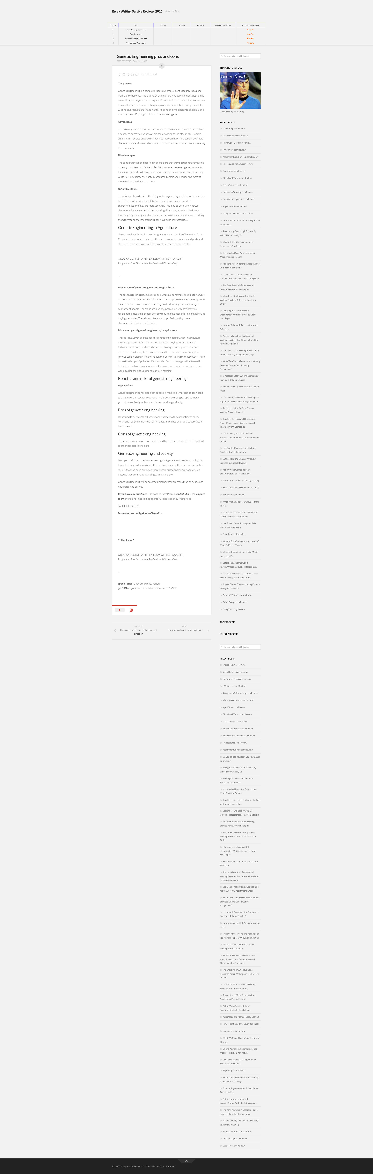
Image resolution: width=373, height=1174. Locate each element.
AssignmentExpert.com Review (238, 213)
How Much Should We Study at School (241, 487)
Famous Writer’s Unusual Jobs (237, 595)
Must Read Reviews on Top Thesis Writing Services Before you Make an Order (238, 300)
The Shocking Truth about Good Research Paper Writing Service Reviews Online (239, 437)
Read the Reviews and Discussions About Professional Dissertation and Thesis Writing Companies (238, 423)
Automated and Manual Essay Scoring (241, 480)
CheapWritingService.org (232, 111)
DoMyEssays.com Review (235, 602)
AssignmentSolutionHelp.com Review (240, 157)
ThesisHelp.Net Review (234, 128)
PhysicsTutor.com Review (235, 206)
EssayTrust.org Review (234, 609)
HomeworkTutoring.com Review (238, 192)
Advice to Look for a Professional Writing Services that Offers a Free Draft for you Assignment (239, 340)
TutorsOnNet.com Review (235, 185)
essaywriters (124, 61)
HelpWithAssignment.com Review (239, 199)
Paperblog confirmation (234, 534)
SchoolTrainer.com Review (235, 135)
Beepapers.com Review (234, 494)
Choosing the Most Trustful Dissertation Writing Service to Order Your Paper (238, 314)
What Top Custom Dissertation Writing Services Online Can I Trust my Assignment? (240, 365)
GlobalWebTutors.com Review (237, 178)
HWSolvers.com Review (234, 149)
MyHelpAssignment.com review (238, 164)
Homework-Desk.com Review (237, 143)
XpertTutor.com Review (234, 171)
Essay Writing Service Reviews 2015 (137, 11)
